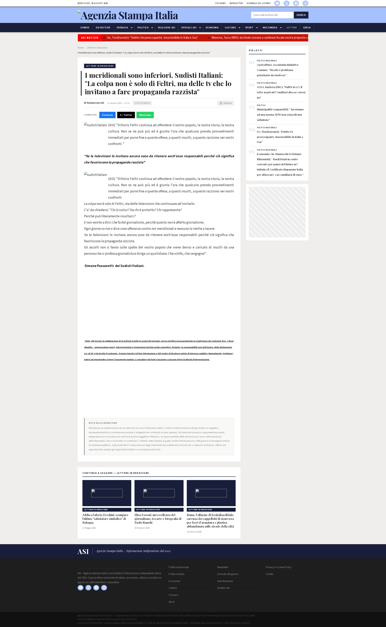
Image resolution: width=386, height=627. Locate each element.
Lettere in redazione (97, 47)
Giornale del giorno (258, 3)
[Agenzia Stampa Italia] (128, 15)
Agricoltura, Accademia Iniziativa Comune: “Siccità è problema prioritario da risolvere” (277, 70)
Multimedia (270, 27)
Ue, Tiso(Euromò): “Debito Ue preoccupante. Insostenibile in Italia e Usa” (145, 38)
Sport (249, 27)
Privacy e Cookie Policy (279, 567)
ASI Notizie (103, 27)
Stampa (227, 103)
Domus (85, 27)
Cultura (230, 27)
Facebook (107, 115)
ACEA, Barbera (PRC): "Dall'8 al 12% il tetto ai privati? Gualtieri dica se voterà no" (281, 92)
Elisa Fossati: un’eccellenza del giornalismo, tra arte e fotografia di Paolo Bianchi (157, 518)
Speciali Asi (188, 27)
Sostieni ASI (223, 588)
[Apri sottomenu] (131, 27)
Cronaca (122, 27)
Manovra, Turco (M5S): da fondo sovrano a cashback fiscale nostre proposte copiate (256, 38)
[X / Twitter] (287, 3)
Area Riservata (225, 581)
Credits (269, 574)
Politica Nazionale (179, 567)
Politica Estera (176, 574)
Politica (143, 27)
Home (81, 47)
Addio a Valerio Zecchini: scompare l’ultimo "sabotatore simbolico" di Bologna (105, 518)
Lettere (292, 27)
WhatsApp (145, 115)
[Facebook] (296, 3)
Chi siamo (220, 3)
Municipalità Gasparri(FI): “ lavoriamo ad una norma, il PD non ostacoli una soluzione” (280, 114)
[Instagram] (305, 3)
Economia (212, 27)
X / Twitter (126, 115)
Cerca (301, 15)
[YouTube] (277, 3)
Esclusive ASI (166, 27)
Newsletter (236, 3)
